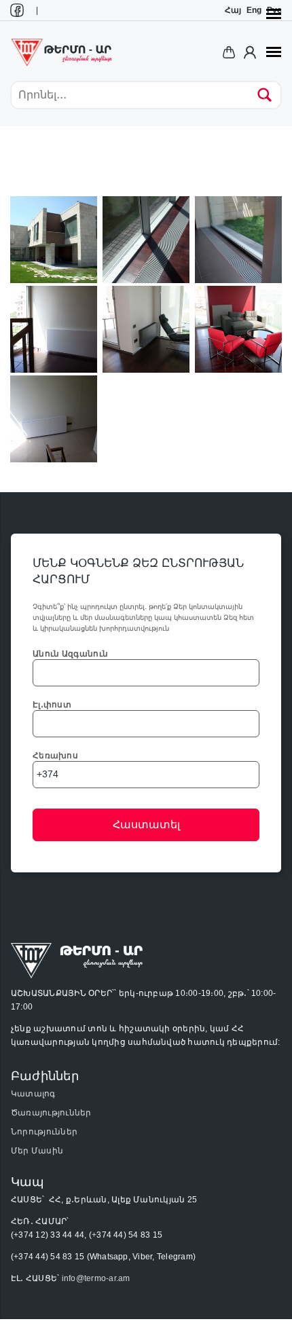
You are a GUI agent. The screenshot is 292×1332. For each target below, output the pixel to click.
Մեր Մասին (37, 1150)
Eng (254, 10)
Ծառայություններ (51, 1112)
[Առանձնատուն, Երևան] (53, 238)
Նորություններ (44, 1131)
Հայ (233, 10)
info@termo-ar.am (96, 1278)
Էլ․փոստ (52, 704)
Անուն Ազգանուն (70, 654)
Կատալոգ (33, 1093)
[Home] (61, 51)
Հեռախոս (55, 755)
